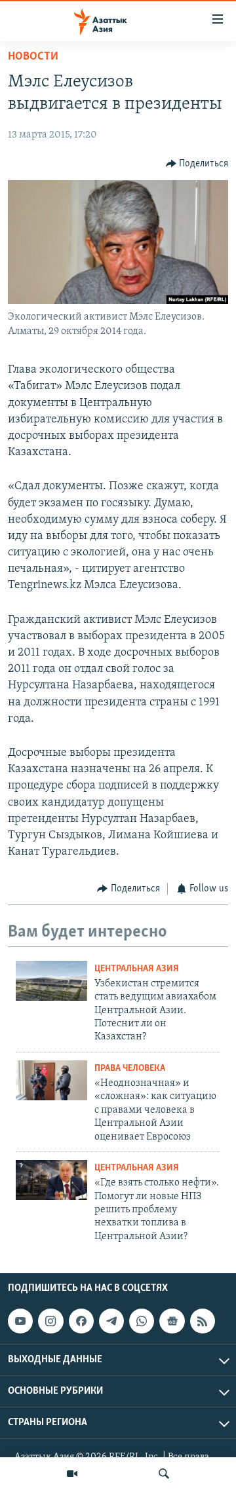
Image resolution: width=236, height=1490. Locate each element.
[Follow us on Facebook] (81, 1321)
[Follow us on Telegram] (111, 1321)
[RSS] (202, 1321)
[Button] (197, 163)
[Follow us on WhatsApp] (141, 1321)
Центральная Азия (136, 969)
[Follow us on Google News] (171, 1321)
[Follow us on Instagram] (50, 1321)
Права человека (129, 1068)
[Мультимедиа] (72, 1473)
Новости (33, 57)
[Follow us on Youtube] (20, 1321)
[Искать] (164, 1473)
